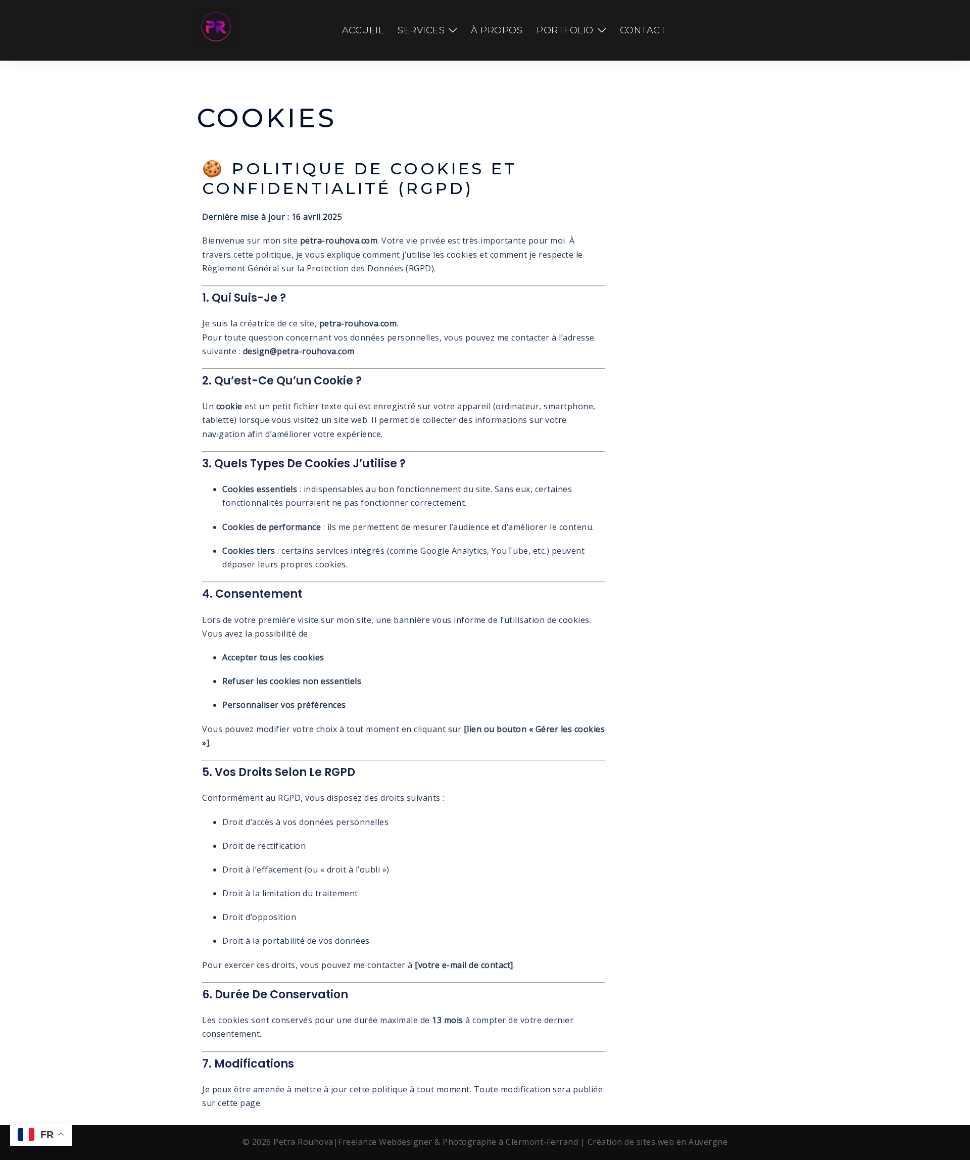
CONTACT (643, 30)
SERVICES (421, 30)
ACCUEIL (363, 30)
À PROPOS (496, 30)
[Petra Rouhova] (216, 29)
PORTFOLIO (565, 30)
